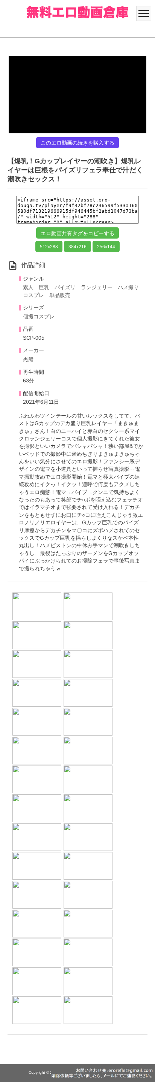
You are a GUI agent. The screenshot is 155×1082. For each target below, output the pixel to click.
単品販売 (59, 295)
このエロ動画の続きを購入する (77, 143)
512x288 (49, 246)
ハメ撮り (128, 287)
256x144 (106, 246)
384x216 (77, 246)
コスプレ (33, 295)
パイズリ (65, 287)
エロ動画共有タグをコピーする (77, 233)
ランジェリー (96, 287)
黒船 (28, 359)
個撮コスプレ (39, 316)
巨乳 (44, 287)
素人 (28, 287)
